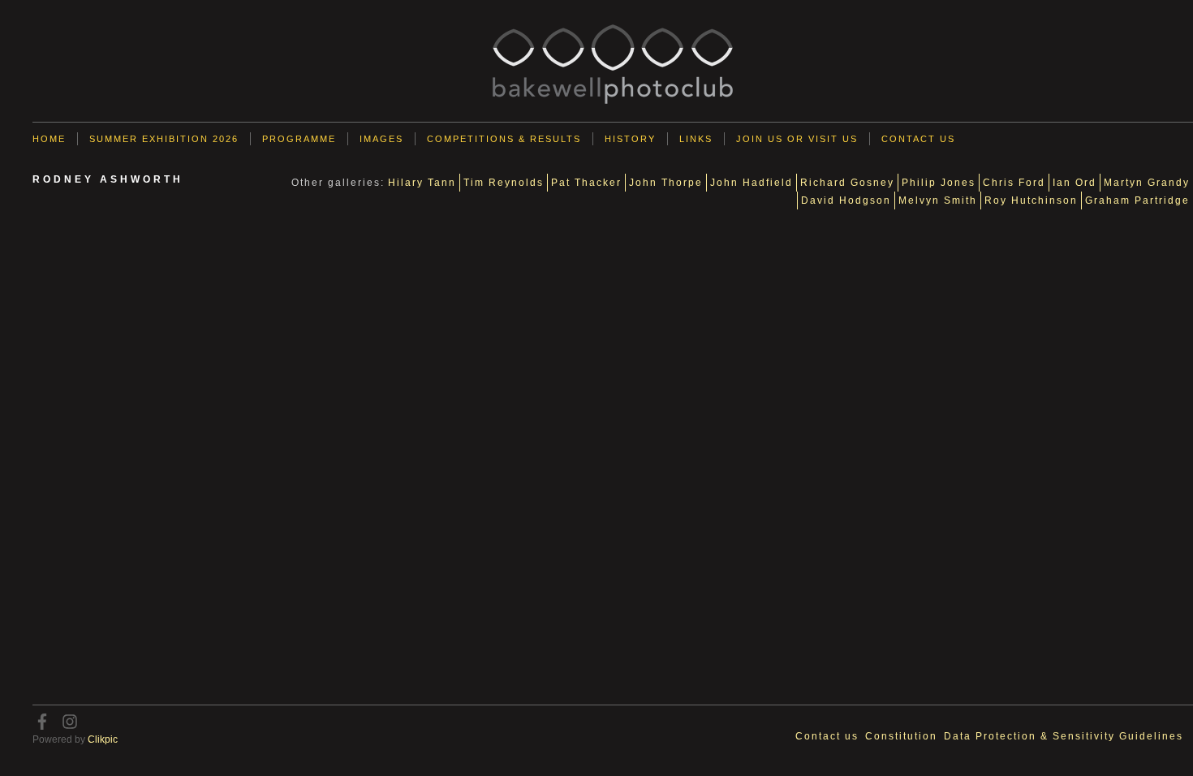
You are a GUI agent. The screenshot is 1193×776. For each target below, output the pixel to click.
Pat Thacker (586, 182)
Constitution (901, 736)
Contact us (918, 139)
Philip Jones (939, 182)
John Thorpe (666, 182)
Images (381, 139)
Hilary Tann (422, 182)
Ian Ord (1074, 182)
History (630, 139)
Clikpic (103, 739)
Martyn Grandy (1147, 182)
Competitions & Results (504, 139)
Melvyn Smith (937, 200)
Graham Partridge (1137, 200)
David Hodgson (846, 200)
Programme (299, 139)
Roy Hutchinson (1031, 200)
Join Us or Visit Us (797, 139)
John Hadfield (751, 182)
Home (49, 139)
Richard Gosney (847, 182)
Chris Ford (1014, 182)
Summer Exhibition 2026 (164, 139)
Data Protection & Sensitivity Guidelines (1063, 736)
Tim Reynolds (503, 182)
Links (696, 139)
